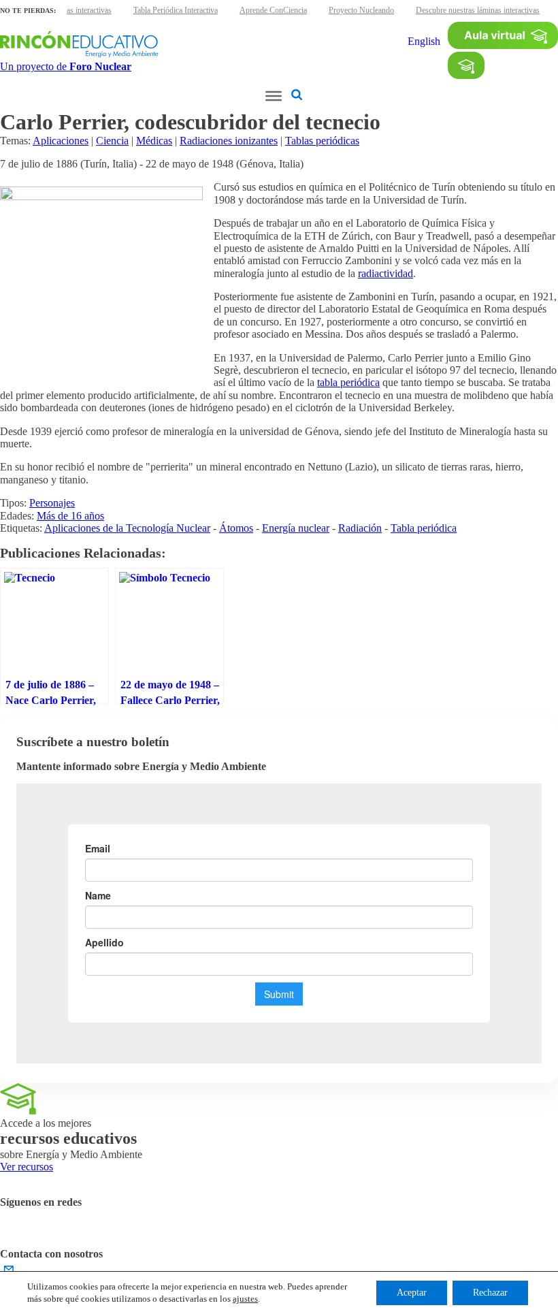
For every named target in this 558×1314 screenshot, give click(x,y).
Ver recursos (26, 1166)
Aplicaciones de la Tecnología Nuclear (127, 528)
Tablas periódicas (322, 140)
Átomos (236, 528)
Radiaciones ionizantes (229, 140)
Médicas (154, 140)
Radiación (360, 528)
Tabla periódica (424, 528)
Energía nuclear (295, 528)
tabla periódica (348, 382)
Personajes (52, 503)
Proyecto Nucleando (361, 10)
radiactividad (385, 273)
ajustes (245, 1299)
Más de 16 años (70, 516)
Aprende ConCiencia (273, 10)
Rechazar (490, 1292)
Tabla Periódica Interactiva (175, 10)
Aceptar (412, 1292)
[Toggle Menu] (273, 96)
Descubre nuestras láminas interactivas (478, 10)
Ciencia (112, 140)
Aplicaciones (60, 140)
